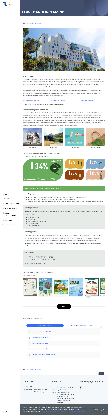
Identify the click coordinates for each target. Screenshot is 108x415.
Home (4, 194)
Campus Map (28, 386)
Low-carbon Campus (11, 203)
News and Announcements (9, 214)
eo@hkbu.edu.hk (62, 390)
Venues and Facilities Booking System (35, 392)
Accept (97, 409)
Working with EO (8, 225)
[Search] (3, 411)
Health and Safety (9, 208)
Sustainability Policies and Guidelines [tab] (82, 325)
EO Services (7, 220)
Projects (5, 199)
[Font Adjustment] (6, 411)
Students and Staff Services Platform (35, 389)
